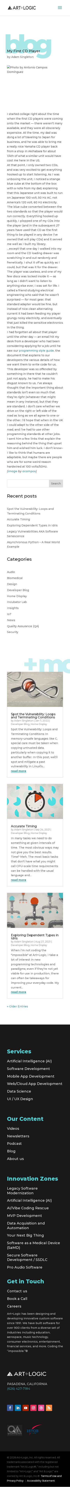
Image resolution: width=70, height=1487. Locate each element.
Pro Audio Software (24, 1267)
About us (15, 1159)
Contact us (17, 1291)
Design (12, 584)
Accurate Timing (18, 519)
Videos (13, 1128)
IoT (9, 614)
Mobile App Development (30, 1076)
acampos (29, 471)
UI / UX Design (20, 1099)
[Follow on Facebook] (10, 1408)
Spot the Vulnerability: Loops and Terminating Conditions (33, 715)
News (11, 620)
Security (12, 632)
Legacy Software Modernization (22, 1190)
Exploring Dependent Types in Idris (32, 525)
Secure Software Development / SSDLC (27, 1257)
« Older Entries (17, 1006)
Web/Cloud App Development (34, 1084)
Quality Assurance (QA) (23, 626)
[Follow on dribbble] (41, 1408)
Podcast (14, 1143)
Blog (11, 1151)
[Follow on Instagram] (33, 1408)
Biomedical (15, 578)
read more (18, 771)
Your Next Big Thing (25, 1235)
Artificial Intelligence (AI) (29, 1061)
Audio (11, 572)
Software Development (28, 1069)
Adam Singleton (22, 57)
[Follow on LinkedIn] (18, 1408)
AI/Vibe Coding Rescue (28, 1208)
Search (56, 483)
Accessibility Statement (41, 1480)
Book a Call (17, 1299)
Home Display (17, 596)
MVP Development (24, 1216)
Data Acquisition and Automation (26, 1225)
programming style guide (36, 350)
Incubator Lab (17, 602)
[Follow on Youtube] (26, 1408)
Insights (13, 608)
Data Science (19, 1091)
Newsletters (18, 1136)
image (12, 471)
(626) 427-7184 (18, 1389)
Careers (14, 1306)
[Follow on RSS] (49, 1408)
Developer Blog (18, 590)
